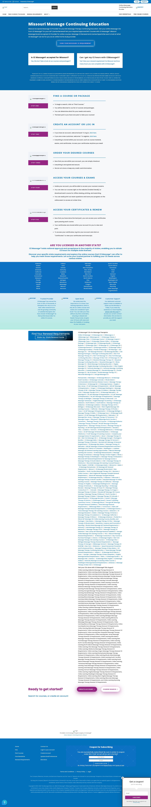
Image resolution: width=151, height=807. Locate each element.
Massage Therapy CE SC (91, 392)
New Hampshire (88, 268)
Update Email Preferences (49, 756)
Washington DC (113, 280)
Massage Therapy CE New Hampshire (102, 554)
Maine (63, 274)
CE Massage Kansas (105, 384)
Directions (44, 760)
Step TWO (35, 134)
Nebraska (88, 263)
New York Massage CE (100, 356)
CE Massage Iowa (103, 413)
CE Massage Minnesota (105, 430)
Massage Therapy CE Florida (108, 409)
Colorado (38, 274)
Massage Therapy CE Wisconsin (103, 398)
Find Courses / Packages (16, 14)
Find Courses (19, 753)
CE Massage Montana (97, 498)
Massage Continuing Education (102, 354)
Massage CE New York (100, 358)
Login (137, 1)
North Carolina (88, 276)
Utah (112, 272)
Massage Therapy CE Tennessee (103, 417)
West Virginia (113, 282)
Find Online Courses (141, 14)
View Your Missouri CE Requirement (75, 43)
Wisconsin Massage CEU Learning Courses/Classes (103, 463)
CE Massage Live (97, 335)
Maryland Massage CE (107, 362)
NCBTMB (90, 465)
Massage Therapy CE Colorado (107, 496)
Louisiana (63, 272)
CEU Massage (112, 349)
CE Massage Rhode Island (104, 469)
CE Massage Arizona (113, 509)
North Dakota (88, 278)
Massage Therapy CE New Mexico (105, 548)
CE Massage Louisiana (93, 405)
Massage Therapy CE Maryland (111, 457)
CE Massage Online (115, 347)
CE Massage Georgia (105, 438)
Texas (113, 270)
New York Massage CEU (89, 438)
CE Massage (97, 565)
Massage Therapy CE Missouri (94, 494)
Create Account (86, 689)
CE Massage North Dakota (110, 552)
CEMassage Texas (84, 341)
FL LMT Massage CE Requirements (97, 386)
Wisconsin (113, 284)
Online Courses (83, 473)
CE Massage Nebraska (108, 392)
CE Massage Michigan (114, 411)
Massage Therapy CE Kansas (107, 513)
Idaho (38, 286)
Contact (16, 1)
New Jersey (88, 270)
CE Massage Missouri (103, 378)
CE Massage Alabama (115, 421)
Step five (35, 219)
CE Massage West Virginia (104, 558)
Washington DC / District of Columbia (90, 448)
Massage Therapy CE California (101, 482)
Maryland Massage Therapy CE (103, 360)
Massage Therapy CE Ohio (103, 521)
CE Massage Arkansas (105, 517)
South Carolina (113, 263)
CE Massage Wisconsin (93, 407)
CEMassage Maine (95, 507)
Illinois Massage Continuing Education (100, 364)
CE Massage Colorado (96, 380)
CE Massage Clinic (91, 345)
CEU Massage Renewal (95, 352)
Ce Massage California (109, 515)
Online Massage (124, 5)
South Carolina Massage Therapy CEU (99, 471)
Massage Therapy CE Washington (89, 457)
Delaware (38, 278)
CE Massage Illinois (98, 502)
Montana (63, 288)
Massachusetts (63, 278)
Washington (113, 278)
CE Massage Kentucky (96, 477)
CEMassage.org (83, 337)
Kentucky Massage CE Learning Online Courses (99, 560)
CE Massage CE (103, 345)
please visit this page (112, 312)
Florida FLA (117, 517)
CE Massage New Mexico (96, 444)
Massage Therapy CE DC (94, 529)
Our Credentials (125, 14)
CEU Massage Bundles (111, 352)
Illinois (38, 288)
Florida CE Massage (100, 349)
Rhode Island (88, 288)
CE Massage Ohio (111, 540)
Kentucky (63, 270)
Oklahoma (88, 282)
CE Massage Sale (90, 343)
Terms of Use (7, 1)
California (38, 272)
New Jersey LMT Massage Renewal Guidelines (100, 531)
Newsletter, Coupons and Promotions (108, 523)
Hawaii (38, 284)
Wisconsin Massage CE (85, 374)
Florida (38, 280)
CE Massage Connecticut (102, 536)
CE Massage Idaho (91, 440)
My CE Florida (92, 372)
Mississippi (63, 284)
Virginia (112, 276)
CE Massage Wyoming (100, 486)
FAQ (106, 534)
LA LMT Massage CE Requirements (94, 411)
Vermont (113, 274)
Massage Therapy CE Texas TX (94, 488)
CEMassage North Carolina (107, 419)
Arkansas (38, 270)
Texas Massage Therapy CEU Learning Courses (93, 511)
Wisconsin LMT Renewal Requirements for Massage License (97, 459)
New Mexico (88, 272)
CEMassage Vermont (99, 544)
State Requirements (77, 735)
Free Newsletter (20, 756)
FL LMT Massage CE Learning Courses (98, 434)
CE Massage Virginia (105, 538)
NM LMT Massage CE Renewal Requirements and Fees (103, 446)
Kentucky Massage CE (95, 368)
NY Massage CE (114, 358)
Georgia (38, 282)
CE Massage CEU (115, 345)
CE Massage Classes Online (100, 341)
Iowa (63, 265)
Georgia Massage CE (101, 374)
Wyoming (113, 286)
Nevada (87, 265)
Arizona (38, 268)
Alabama (38, 263)
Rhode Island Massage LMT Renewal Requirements (102, 525)
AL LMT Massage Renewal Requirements (98, 428)
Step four (35, 187)
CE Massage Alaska (101, 465)
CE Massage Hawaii (98, 500)
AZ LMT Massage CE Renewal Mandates (96, 432)
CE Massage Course (97, 339)
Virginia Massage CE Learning (102, 401)
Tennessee (112, 268)
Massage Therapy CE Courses (96, 421)
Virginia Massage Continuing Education (100, 366)
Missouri (63, 286)
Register (144, 1)
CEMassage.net (94, 337)
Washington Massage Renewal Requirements (92, 563)
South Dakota (112, 265)
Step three (35, 163)
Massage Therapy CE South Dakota (89, 461)
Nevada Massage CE (108, 370)
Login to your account (48, 750)
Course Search (109, 689)
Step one (35, 106)
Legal (89, 772)
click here (92, 133)
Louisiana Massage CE (93, 370)
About (46, 14)
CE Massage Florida (112, 556)
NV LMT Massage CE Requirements (101, 396)
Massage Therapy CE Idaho (87, 413)
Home (4, 14)
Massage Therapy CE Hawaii (88, 423)
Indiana (63, 263)
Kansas (63, 268)
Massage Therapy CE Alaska (87, 492)
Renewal (70, 735)
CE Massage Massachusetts (103, 452)
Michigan (63, 280)
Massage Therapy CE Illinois (87, 517)
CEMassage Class (83, 339)
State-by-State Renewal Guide (50, 337)
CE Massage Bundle (104, 343)
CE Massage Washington (105, 388)
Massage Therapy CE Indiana (98, 390)
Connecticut (38, 276)
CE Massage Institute (100, 347)
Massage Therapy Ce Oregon (107, 490)
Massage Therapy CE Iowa (97, 426)
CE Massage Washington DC (101, 484)
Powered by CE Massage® (27, 1)
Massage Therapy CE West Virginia (105, 455)
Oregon (87, 284)
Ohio (87, 280)
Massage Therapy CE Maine (87, 496)
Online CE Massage (84, 335)
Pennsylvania (88, 286)
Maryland (63, 276)
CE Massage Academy (85, 349)
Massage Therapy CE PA (109, 405)
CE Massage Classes (108, 337)
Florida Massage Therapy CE (107, 372)
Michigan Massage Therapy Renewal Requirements (94, 542)
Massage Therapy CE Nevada (87, 442)
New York (88, 274)
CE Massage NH (92, 384)
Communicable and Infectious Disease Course (93, 382)
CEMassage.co (109, 335)
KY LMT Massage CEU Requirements (96, 415)
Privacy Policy (108, 765)
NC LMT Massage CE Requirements (98, 394)
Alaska (38, 265)
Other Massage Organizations (113, 289)
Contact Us (44, 746)
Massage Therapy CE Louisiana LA (89, 515)
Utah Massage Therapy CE (94, 527)
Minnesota (63, 282)
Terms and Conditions (67, 772)
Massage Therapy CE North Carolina (89, 479)
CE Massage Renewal (85, 347)
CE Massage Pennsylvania (87, 467)
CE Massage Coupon (112, 339)
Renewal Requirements (34, 14)
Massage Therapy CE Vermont (108, 440)
